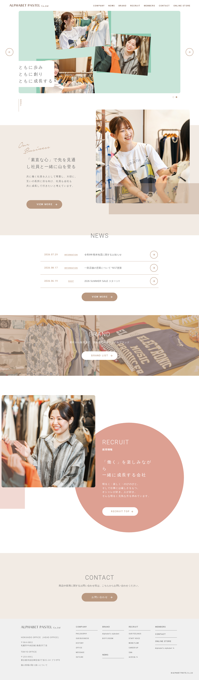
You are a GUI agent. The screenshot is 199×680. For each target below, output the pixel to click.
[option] (99, 52)
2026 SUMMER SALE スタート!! (102, 281)
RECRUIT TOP (120, 511)
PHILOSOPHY (81, 634)
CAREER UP (133, 648)
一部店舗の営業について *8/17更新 (103, 267)
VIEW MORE (44, 204)
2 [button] (176, 97)
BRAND (106, 627)
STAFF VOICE (134, 638)
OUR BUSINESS (82, 638)
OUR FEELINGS (135, 634)
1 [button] (173, 97)
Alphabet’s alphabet (110, 634)
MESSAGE (80, 652)
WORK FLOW (134, 643)
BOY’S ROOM (107, 638)
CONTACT (160, 634)
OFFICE (79, 648)
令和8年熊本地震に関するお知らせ (103, 254)
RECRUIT (133, 627)
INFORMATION (71, 255)
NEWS (105, 655)
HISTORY (79, 643)
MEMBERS (160, 627)
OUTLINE (79, 657)
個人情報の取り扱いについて (34, 665)
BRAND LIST (99, 355)
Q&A (130, 652)
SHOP (71, 281)
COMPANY (81, 627)
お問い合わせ (100, 597)
